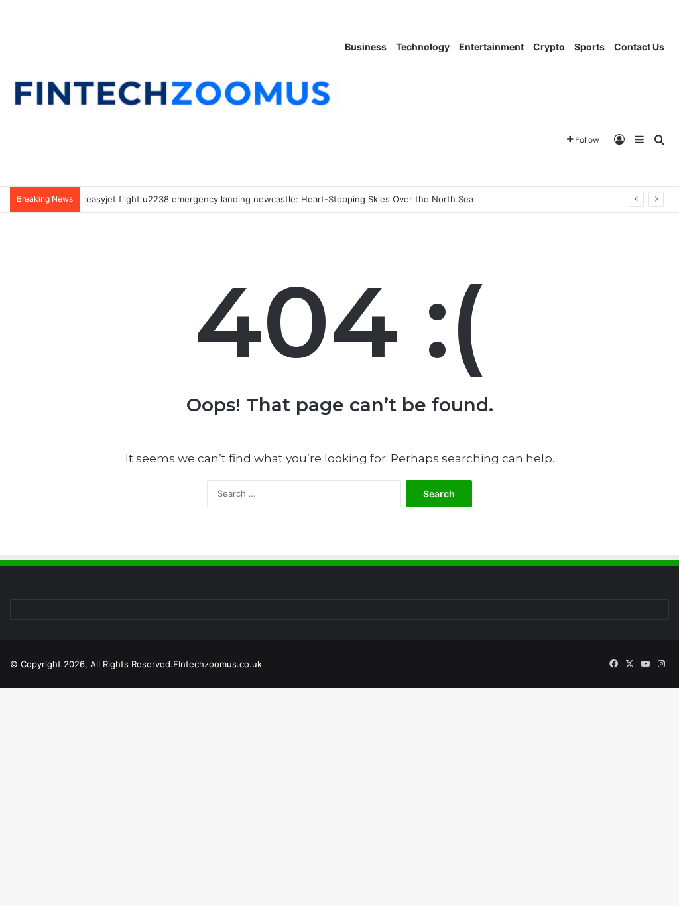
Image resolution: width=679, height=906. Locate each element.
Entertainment (491, 46)
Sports (589, 46)
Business (366, 46)
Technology (423, 46)
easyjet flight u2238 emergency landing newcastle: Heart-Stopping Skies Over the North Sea (279, 199)
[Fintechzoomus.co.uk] (175, 93)
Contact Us (639, 46)
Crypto (549, 46)
